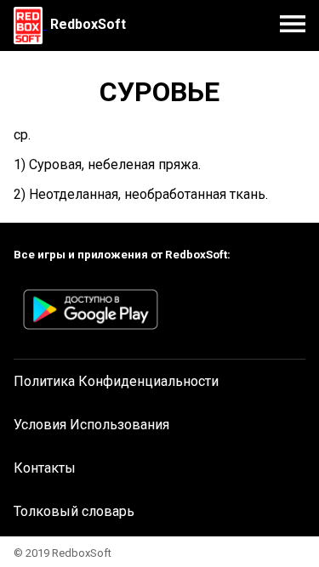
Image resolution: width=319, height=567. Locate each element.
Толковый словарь (74, 511)
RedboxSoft (88, 24)
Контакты (45, 468)
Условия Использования (91, 425)
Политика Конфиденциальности (116, 381)
